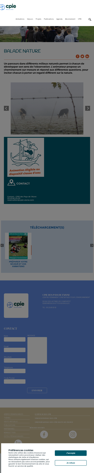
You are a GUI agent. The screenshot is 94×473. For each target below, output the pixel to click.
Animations (20, 19)
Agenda (59, 19)
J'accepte (70, 453)
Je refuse (70, 463)
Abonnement (70, 19)
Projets (38, 19)
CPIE (80, 19)
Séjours (30, 19)
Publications (49, 19)
